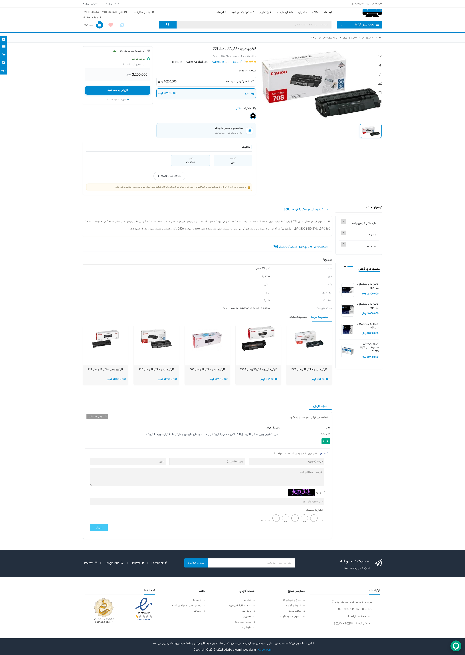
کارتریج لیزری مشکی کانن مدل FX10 (258, 369)
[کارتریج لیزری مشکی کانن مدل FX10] (258, 338)
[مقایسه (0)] (122, 26)
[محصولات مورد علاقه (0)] (111, 26)
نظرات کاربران (320, 406)
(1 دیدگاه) (237, 62)
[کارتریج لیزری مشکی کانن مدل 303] (207, 338)
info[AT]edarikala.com (359, 616)
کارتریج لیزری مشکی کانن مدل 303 (207, 369)
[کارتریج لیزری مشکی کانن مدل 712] (105, 338)
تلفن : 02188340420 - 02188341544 (103, 12)
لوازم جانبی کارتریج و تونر (364, 223)
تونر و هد (372, 235)
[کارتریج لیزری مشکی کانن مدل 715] (156, 338)
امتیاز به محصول (314, 510)
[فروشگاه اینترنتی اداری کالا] (380, 37)
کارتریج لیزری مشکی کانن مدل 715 (156, 369)
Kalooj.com (265, 650)
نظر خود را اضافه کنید (97, 416)
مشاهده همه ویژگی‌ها (171, 176)
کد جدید (320, 492)
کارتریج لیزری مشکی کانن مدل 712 (105, 369)
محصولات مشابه (298, 317)
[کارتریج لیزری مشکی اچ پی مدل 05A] (347, 310)
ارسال (99, 527)
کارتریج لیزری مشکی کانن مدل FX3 (309, 369)
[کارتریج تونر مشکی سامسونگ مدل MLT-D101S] (347, 351)
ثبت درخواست (196, 562)
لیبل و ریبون (371, 246)
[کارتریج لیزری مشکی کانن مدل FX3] (309, 338)
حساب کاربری (113, 3)
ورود (95, 17)
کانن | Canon (218, 62)
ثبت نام (86, 17)
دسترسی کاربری (91, 3)
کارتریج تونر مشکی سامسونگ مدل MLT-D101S (369, 347)
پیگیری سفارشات (142, 12)
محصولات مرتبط (319, 317)
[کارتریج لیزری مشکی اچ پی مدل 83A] (347, 290)
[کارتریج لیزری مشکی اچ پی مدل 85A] (347, 330)
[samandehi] (103, 610)
